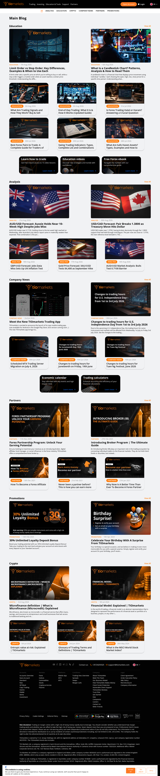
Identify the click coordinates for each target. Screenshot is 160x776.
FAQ (94, 697)
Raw (21, 683)
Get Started (97, 695)
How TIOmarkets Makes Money (104, 683)
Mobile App (62, 676)
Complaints (97, 699)
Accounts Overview (26, 676)
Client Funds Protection (101, 685)
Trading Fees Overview (80, 676)
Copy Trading (24, 687)
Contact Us (97, 704)
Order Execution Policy (129, 678)
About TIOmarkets (99, 676)
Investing (40, 4)
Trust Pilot (96, 692)
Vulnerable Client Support (102, 687)
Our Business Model (100, 680)
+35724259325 (98, 665)
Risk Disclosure (126, 683)
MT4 (59, 678)
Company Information (129, 685)
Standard (23, 680)
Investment (24, 697)
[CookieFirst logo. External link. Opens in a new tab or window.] (6, 767)
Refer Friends (98, 707)
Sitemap (64, 716)
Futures (42, 687)
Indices (41, 678)
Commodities (44, 680)
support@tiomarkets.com (118, 665)
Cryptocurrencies (45, 685)
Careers (95, 702)
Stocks (41, 683)
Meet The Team (98, 678)
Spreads (75, 678)
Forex (41, 676)
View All (147, 26)
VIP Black (23, 685)
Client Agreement (127, 676)
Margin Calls (77, 683)
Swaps (74, 680)
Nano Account (25, 678)
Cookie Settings (38, 716)
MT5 (59, 680)
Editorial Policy (52, 716)
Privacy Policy (24, 716)
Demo (22, 695)
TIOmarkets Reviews (100, 690)
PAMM (22, 692)
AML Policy (124, 680)
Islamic (22, 690)
